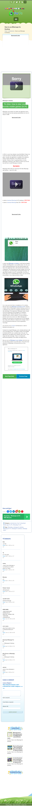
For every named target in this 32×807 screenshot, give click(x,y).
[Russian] (9, 8)
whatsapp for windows (17, 528)
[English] (5, 8)
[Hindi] (14, 8)
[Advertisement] (16, 52)
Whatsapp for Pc (7, 528)
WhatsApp (10, 527)
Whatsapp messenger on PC (18, 306)
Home (6, 31)
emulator (13, 325)
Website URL (5, 706)
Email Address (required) (8, 702)
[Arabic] (18, 8)
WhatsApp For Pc (17, 524)
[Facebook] (19, 2)
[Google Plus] (14, 2)
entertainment (11, 31)
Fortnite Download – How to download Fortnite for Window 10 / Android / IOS (18, 760)
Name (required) (6, 697)
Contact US (23, 804)
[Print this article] (19, 511)
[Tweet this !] (11, 511)
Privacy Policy (9, 804)
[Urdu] (20, 8)
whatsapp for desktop (18, 527)
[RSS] (22, 2)
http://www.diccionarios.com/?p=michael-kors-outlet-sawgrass (11, 685)
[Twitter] (16, 2)
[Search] (11, 2)
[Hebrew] (16, 8)
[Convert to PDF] (22, 511)
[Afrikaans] (23, 8)
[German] (11, 8)
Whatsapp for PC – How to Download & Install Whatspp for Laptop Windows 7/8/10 (14, 735)
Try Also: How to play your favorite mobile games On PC (15, 105)
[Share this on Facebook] (8, 511)
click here (27, 200)
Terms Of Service (16, 804)
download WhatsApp (11, 200)
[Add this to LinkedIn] (13, 511)
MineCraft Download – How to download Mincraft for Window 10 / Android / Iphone (18, 748)
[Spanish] (7, 8)
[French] (13, 8)
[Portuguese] (22, 8)
